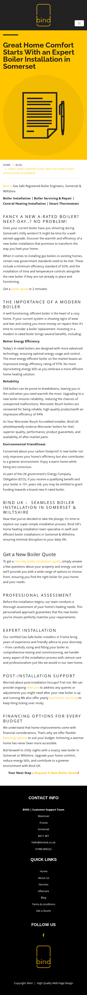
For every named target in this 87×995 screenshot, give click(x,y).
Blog (19, 165)
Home (6, 165)
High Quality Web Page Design (55, 983)
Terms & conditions (43, 904)
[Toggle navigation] (79, 23)
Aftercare (43, 891)
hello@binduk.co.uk (43, 842)
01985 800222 (43, 849)
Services (43, 884)
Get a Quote (43, 910)
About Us (43, 878)
